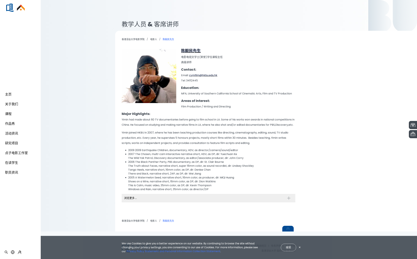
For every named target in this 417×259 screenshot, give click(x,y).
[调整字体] (19, 252)
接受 (288, 247)
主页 (8, 94)
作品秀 (10, 123)
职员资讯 (11, 172)
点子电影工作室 (16, 153)
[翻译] (12, 252)
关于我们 (11, 104)
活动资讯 (11, 133)
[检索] (6, 252)
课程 (8, 114)
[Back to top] (288, 228)
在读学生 (11, 163)
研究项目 (11, 143)
